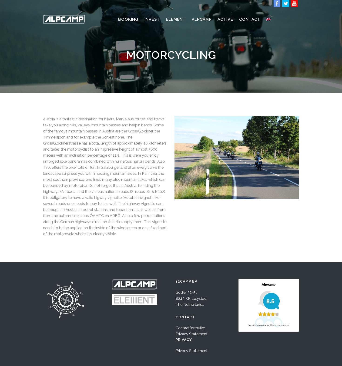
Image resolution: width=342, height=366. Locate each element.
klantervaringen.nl (279, 325)
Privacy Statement (192, 334)
